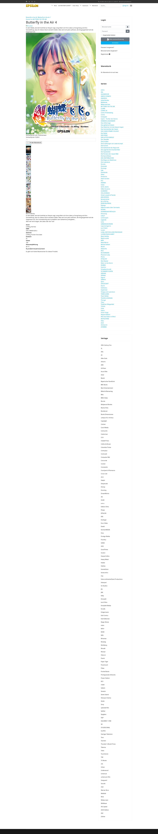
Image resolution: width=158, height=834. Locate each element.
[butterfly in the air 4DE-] (61, 149)
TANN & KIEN (105, 294)
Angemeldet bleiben (109, 35)
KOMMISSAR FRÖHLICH (108, 211)
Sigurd (103, 277)
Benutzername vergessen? (109, 51)
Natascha (104, 249)
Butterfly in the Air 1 (44, 17)
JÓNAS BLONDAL (106, 203)
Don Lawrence (105, 162)
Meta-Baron (104, 242)
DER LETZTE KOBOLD (107, 137)
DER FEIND (104, 135)
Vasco (103, 310)
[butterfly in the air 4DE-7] (61, 194)
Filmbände (104, 172)
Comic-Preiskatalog (107, 113)
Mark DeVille (105, 236)
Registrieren (105, 54)
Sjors (102, 282)
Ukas (102, 308)
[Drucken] (61, 26)
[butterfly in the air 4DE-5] (61, 179)
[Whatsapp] (34, 1)
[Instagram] (32, 1)
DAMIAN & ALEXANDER (108, 121)
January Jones (105, 199)
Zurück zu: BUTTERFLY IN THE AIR (36, 19)
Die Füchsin (104, 146)
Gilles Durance (105, 189)
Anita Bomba (105, 100)
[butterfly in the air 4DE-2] (61, 157)
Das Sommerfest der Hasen (109, 129)
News (55, 5)
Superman (104, 290)
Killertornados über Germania (110, 207)
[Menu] (131, 5)
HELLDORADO (105, 193)
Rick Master (104, 261)
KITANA (103, 209)
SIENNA (103, 275)
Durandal (104, 166)
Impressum (85, 5)
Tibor (102, 302)
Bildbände (104, 102)
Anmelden (115, 43)
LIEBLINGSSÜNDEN (107, 224)
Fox (102, 181)
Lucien (103, 230)
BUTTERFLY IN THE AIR (108, 106)
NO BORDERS (105, 253)
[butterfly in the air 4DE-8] (61, 201)
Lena (102, 222)
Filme (102, 174)
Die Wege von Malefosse (108, 160)
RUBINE (103, 265)
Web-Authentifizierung (116, 39)
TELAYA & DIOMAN (106, 298)
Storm (103, 286)
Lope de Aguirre (106, 226)
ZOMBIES (104, 327)
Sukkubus (104, 288)
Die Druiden (104, 141)
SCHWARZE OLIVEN (107, 271)
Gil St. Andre (105, 187)
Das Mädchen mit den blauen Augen (112, 127)
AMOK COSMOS (106, 96)
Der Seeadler (105, 139)
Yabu (102, 321)
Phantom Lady (105, 255)
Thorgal (103, 300)
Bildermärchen (105, 104)
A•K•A (102, 90)
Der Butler (104, 133)
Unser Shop (75, 5)
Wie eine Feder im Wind (108, 317)
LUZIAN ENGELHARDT (107, 234)
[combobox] (110, 5)
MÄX (102, 240)
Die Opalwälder (106, 152)
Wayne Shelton (105, 314)
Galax (102, 185)
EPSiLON (28, 145)
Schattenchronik (106, 269)
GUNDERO (104, 191)
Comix (103, 115)
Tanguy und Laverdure (108, 292)
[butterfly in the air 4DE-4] (61, 171)
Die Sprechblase (106, 156)
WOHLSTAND (105, 319)
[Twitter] (29, 1)
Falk (102, 170)
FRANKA (103, 183)
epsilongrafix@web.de (125, 1)
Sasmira (103, 267)
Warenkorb (95, 5)
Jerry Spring (104, 201)
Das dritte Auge (106, 123)
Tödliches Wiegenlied (107, 304)
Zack (102, 323)
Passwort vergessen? (107, 47)
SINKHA (103, 279)
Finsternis (104, 176)
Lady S (103, 216)
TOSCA (103, 306)
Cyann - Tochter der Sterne (109, 119)
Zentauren (104, 325)
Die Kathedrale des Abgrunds (110, 148)
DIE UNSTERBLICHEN (107, 158)
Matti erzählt (105, 238)
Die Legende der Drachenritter (110, 150)
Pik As (103, 257)
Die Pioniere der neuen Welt (109, 154)
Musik (103, 246)
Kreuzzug (104, 214)
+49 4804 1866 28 (104, 1)
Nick (102, 251)
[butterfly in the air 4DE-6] (61, 186)
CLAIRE (103, 108)
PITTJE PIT (104, 259)
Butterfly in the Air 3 (32, 17)
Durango (103, 168)
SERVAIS (103, 273)
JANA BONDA (105, 197)
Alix (102, 92)
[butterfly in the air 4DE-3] (61, 164)
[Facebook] (26, 1)
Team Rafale (104, 296)
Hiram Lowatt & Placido (108, 195)
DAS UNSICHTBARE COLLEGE (110, 131)
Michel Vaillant (105, 244)
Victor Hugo (104, 312)
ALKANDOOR (105, 94)
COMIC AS (104, 111)
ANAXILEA (104, 98)
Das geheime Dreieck (107, 125)
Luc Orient (104, 228)
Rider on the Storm (107, 263)
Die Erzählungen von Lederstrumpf (112, 143)
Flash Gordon (105, 178)
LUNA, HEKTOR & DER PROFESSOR (111, 232)
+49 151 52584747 (114, 1)
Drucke (103, 164)
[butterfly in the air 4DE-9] (61, 209)
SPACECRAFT (105, 284)
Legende (103, 220)
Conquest (104, 117)
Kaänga (103, 205)
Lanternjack (104, 218)
